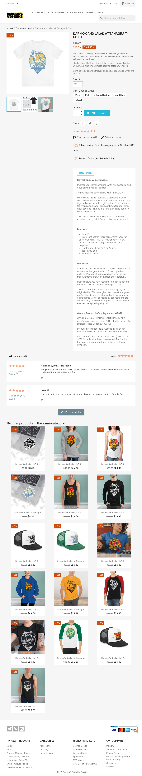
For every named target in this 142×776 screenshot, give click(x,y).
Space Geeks (79, 756)
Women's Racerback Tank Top (20, 767)
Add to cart (97, 113)
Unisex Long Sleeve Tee (18, 760)
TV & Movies (78, 760)
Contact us (12, 3)
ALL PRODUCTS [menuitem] (40, 12)
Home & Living (46, 753)
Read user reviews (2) (86, 137)
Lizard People (79, 749)
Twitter (9, 728)
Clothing (44, 749)
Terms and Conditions (116, 749)
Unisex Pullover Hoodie (17, 763)
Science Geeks (80, 753)
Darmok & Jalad (80, 745)
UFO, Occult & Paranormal (85, 763)
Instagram (22, 728)
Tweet (90, 123)
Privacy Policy (112, 753)
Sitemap (110, 766)
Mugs (9, 745)
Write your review (112, 137)
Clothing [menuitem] (58, 12)
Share (83, 123)
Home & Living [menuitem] (94, 12)
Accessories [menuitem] (75, 12)
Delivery (110, 745)
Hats (9, 749)
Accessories (46, 745)
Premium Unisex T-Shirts (18, 753)
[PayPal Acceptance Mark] (124, 729)
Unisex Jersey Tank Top (18, 756)
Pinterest (97, 123)
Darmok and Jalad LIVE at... (27, 464)
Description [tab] (85, 172)
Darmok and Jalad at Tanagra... (27, 512)
